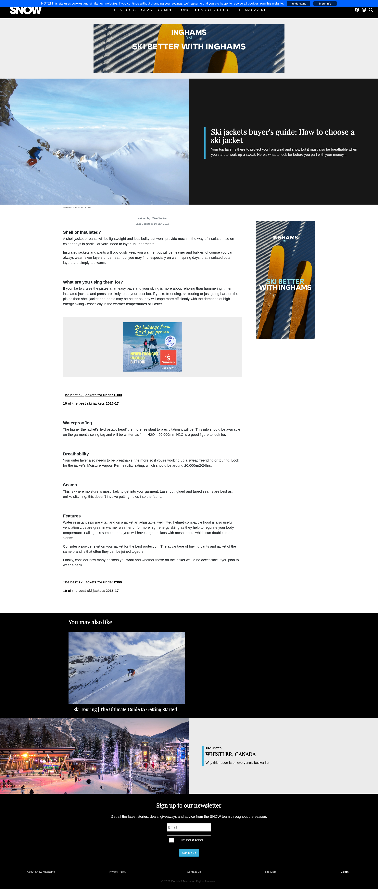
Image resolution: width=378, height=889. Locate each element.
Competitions (174, 10)
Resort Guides (212, 10)
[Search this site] (371, 10)
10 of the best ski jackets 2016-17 (91, 403)
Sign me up (189, 852)
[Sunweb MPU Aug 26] (152, 347)
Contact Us (194, 871)
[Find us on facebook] (357, 10)
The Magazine (251, 10)
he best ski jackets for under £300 (93, 395)
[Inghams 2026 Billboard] (189, 48)
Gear (147, 10)
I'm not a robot (192, 840)
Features (125, 10)
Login (345, 871)
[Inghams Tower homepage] (285, 280)
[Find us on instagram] (364, 10)
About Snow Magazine (41, 871)
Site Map (270, 871)
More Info (325, 3)
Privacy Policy (117, 871)
